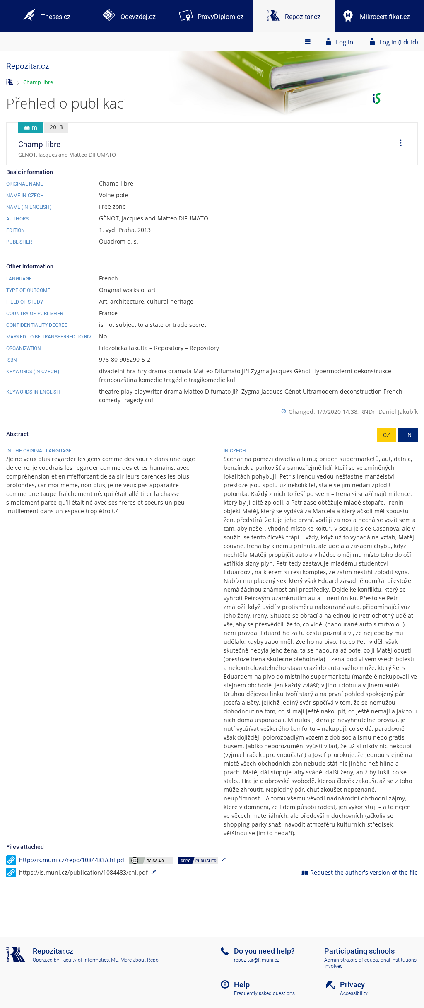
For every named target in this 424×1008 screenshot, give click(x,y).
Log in (344, 42)
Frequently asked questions (264, 993)
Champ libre (38, 82)
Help (242, 984)
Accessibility (354, 993)
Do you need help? (264, 951)
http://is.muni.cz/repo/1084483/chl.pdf (72, 860)
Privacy (352, 984)
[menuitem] (398, 144)
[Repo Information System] (9, 81)
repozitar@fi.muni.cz (256, 960)
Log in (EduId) (398, 42)
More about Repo (139, 960)
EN (408, 435)
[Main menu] (308, 41)
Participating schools (359, 951)
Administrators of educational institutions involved (370, 963)
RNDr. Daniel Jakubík (389, 412)
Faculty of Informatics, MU (89, 960)
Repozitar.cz (27, 66)
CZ (386, 435)
